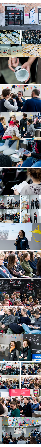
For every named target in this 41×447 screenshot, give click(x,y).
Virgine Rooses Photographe (20, 445)
